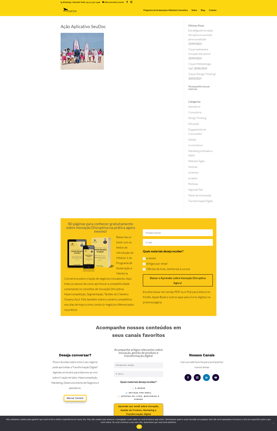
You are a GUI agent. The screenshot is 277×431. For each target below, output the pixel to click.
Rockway (193, 183)
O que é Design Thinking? (202, 74)
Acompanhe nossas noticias (199, 88)
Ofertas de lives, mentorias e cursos (168, 269)
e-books (151, 258)
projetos (193, 178)
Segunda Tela (195, 189)
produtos (193, 172)
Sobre (194, 10)
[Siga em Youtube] (215, 377)
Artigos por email (156, 263)
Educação (193, 123)
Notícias (192, 166)
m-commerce (195, 145)
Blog (203, 10)
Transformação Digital (200, 201)
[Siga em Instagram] (197, 377)
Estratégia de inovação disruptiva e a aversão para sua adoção (200, 35)
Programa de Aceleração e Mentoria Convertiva (165, 10)
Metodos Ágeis (196, 161)
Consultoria (194, 112)
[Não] (273, 423)
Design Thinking (197, 117)
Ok (139, 427)
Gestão (192, 139)
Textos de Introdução (199, 195)
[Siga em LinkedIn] (206, 377)
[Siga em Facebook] (188, 377)
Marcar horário (75, 398)
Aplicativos (194, 106)
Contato (212, 10)
